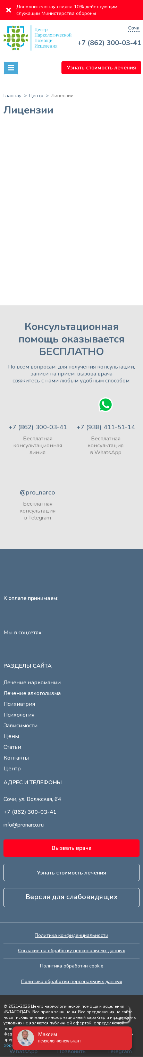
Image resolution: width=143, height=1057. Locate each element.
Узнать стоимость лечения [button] (71, 873)
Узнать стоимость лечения (101, 67)
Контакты (16, 758)
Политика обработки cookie (71, 966)
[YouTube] (64, 651)
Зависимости (20, 725)
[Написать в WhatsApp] (106, 404)
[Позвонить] (37, 404)
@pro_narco (37, 492)
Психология (18, 715)
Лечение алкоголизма (32, 693)
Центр (12, 768)
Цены (11, 736)
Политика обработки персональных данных (71, 981)
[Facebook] (29, 651)
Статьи (12, 747)
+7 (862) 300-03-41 (109, 43)
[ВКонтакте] (47, 651)
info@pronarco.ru (23, 825)
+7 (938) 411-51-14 (105, 427)
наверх (121, 1018)
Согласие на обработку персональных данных (71, 950)
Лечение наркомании (32, 682)
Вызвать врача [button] (72, 848)
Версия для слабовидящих (71, 897)
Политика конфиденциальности (71, 935)
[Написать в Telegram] (37, 470)
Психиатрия (19, 704)
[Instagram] (12, 651)
